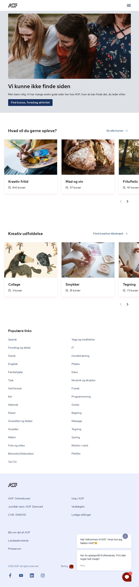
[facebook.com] (13, 575)
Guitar (75, 405)
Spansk (12, 339)
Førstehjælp (15, 372)
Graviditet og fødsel (20, 421)
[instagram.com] (43, 575)
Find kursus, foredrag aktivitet (30, 102)
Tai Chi (12, 462)
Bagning (77, 413)
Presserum (14, 548)
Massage (77, 421)
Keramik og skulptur (84, 380)
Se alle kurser (114, 130)
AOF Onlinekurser (19, 498)
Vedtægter (78, 506)
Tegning (76, 429)
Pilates (76, 364)
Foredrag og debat (19, 347)
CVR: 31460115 (17, 515)
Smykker (13, 429)
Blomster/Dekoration (21, 453)
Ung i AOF (78, 498)
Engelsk (13, 364)
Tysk (11, 380)
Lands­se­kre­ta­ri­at (18, 540)
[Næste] (127, 201)
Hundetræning (80, 356)
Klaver (12, 413)
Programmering (81, 396)
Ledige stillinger (81, 515)
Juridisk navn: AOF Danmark (25, 506)
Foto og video (16, 445)
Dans (75, 372)
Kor (10, 396)
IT (73, 347)
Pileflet (76, 453)
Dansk (12, 356)
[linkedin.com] (35, 575)
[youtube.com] (24, 575)
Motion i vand (80, 445)
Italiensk (13, 405)
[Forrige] (120, 201)
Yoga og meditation (83, 339)
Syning (76, 437)
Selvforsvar (15, 388)
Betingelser (67, 566)
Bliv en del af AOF (19, 532)
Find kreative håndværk (108, 233)
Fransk (76, 388)
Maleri (12, 437)
